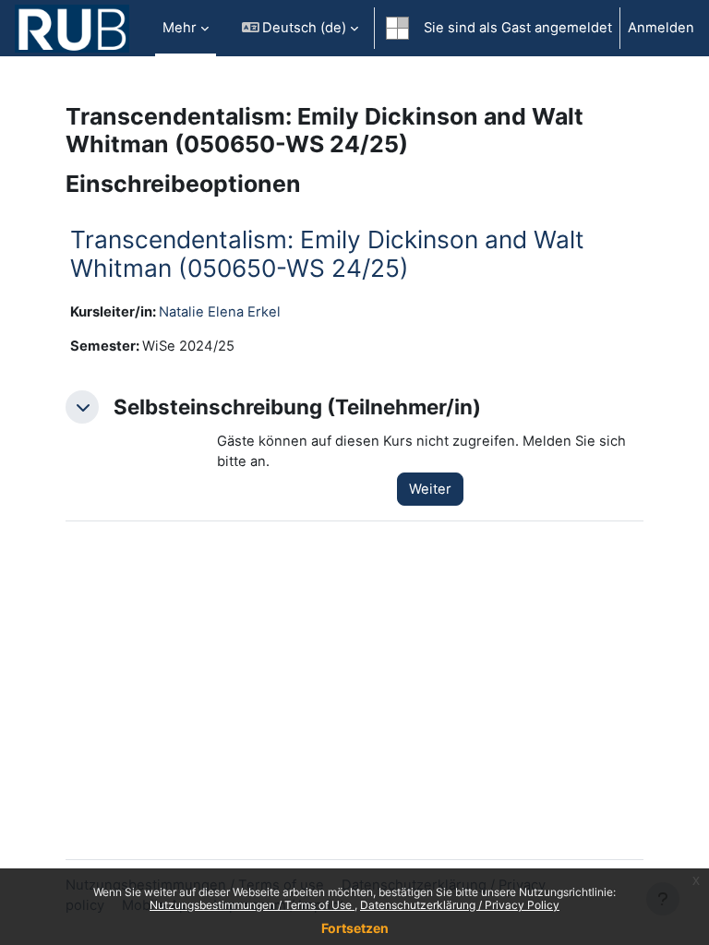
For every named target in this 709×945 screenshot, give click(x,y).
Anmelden (661, 27)
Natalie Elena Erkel (220, 312)
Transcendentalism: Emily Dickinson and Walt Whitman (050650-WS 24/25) (327, 254)
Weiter (430, 489)
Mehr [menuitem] (179, 27)
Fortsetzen (355, 928)
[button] (300, 28)
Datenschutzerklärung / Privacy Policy (459, 905)
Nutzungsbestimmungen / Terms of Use (252, 905)
